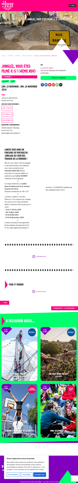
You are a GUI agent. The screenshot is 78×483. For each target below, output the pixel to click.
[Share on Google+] (53, 84)
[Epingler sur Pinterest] (49, 84)
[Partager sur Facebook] (42, 84)
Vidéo (12, 81)
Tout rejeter (26, 474)
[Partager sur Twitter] (46, 84)
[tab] (39, 256)
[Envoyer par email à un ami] (60, 84)
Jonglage (5, 81)
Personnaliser (13, 474)
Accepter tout (39, 474)
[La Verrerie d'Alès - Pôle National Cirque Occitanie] (11, 6)
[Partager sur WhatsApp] (57, 84)
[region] (26, 467)
